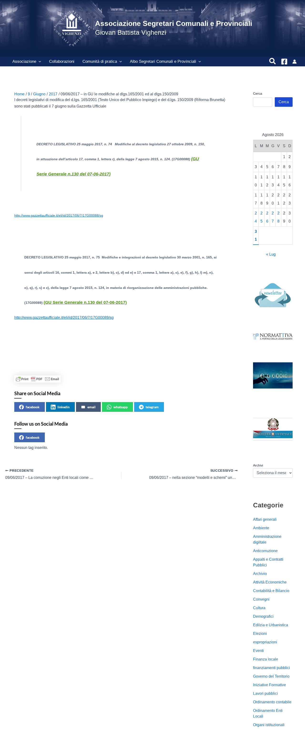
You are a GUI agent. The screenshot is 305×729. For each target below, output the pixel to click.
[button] (38, 61)
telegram (152, 407)
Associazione (24, 61)
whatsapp (120, 407)
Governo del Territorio (271, 676)
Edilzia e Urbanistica (270, 625)
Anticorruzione (265, 551)
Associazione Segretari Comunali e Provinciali (173, 23)
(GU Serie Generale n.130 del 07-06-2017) (85, 302)
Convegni (261, 599)
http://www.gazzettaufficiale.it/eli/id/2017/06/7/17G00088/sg (58, 215)
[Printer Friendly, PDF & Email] (37, 379)
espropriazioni (265, 642)
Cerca (257, 93)
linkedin (63, 407)
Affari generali (265, 519)
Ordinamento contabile (272, 702)
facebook (33, 407)
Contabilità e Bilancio (271, 591)
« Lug (271, 254)
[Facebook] (284, 61)
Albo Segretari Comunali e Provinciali (163, 61)
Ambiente (261, 528)
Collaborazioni (61, 61)
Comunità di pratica (99, 61)
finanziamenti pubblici (271, 668)
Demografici (263, 616)
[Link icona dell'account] (294, 61)
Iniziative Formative (269, 685)
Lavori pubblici (265, 693)
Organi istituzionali (269, 725)
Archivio (260, 574)
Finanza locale (265, 659)
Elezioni (260, 634)
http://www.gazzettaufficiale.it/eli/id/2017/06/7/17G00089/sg (64, 318)
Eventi (258, 651)
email (91, 407)
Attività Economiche (270, 582)
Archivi (258, 465)
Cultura (259, 608)
